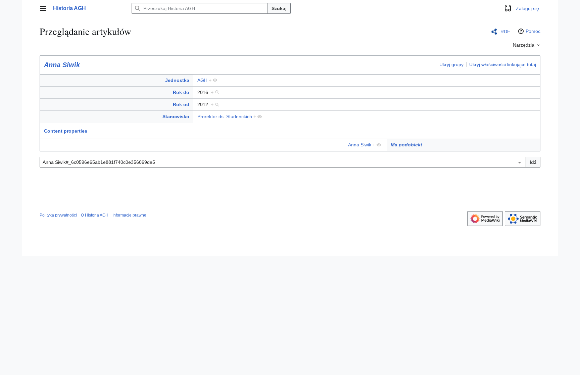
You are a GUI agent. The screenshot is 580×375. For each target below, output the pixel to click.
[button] (43, 8)
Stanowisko (175, 116)
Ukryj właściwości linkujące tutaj (502, 64)
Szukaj (279, 8)
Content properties (65, 131)
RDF (505, 31)
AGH (202, 80)
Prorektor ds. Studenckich (224, 116)
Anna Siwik (62, 64)
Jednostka (177, 80)
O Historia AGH (94, 215)
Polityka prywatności (58, 215)
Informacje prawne (129, 215)
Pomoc (533, 31)
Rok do (181, 92)
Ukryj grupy (451, 64)
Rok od (181, 104)
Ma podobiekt (406, 144)
